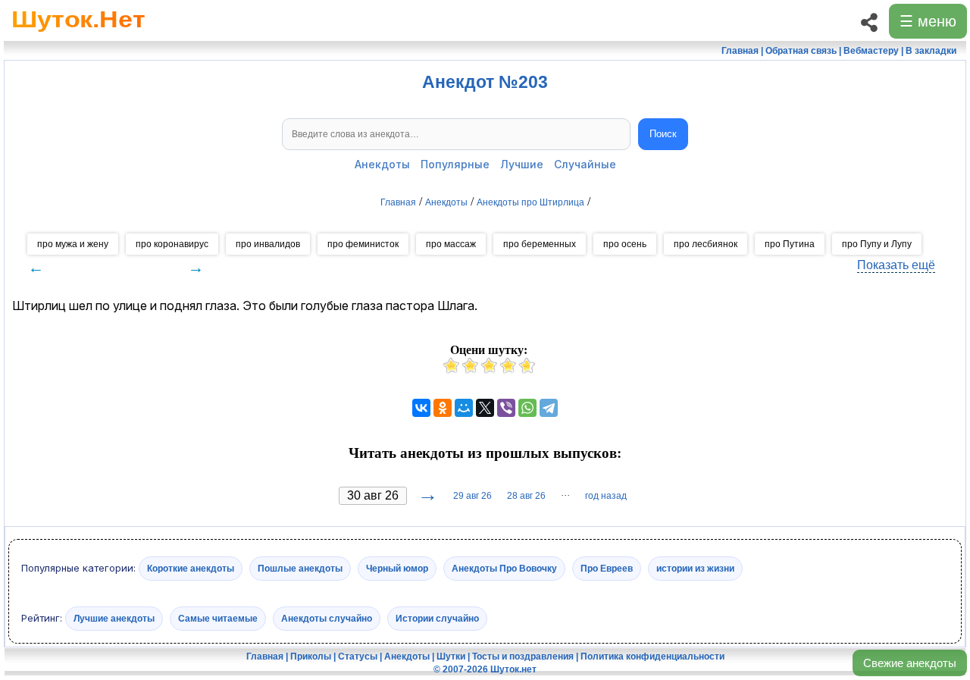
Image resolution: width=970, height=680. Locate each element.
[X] (485, 408)
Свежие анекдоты (909, 662)
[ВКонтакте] (421, 408)
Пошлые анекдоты (300, 568)
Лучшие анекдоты (114, 618)
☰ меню (928, 21)
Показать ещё (896, 265)
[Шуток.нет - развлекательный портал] (78, 35)
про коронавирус (172, 244)
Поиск (663, 133)
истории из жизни (695, 568)
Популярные (455, 164)
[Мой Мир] (464, 408)
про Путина (790, 244)
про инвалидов (268, 244)
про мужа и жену (72, 244)
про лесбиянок (705, 244)
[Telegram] (549, 408)
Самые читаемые (218, 618)
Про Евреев (606, 568)
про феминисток (363, 244)
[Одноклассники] (442, 408)
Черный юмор (397, 568)
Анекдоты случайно (326, 618)
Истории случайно (437, 618)
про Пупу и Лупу (877, 244)
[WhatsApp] (527, 408)
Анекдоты (382, 164)
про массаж (451, 244)
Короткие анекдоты (190, 568)
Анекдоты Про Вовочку (504, 568)
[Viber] (506, 408)
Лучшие (521, 164)
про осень (624, 244)
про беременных (539, 244)
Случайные (585, 164)
